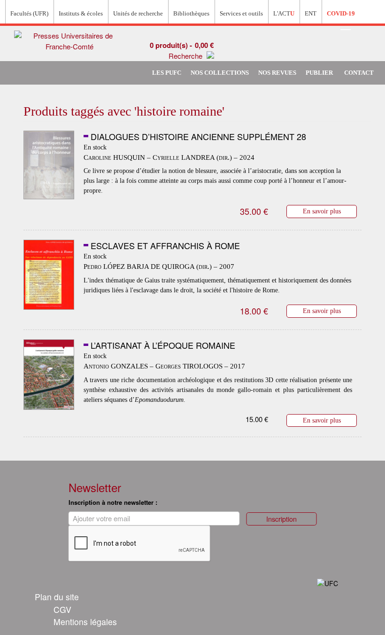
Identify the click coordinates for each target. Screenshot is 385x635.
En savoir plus (322, 211)
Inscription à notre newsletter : (113, 502)
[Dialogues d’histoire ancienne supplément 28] (48, 167)
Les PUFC (166, 73)
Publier (319, 73)
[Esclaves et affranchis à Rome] (48, 276)
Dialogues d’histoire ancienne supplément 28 (198, 136)
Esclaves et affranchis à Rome (165, 245)
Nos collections (220, 73)
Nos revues (277, 73)
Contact (359, 73)
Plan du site (57, 597)
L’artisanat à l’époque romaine (163, 345)
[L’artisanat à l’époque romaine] (48, 376)
